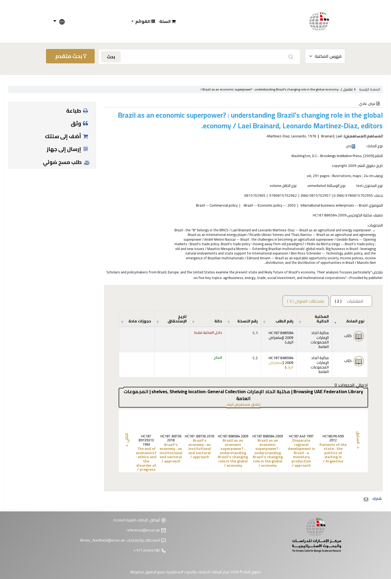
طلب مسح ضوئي (63, 162)
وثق (76, 123)
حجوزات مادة (139, 321)
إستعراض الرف (281, 340)
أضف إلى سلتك (63, 136)
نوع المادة (355, 321)
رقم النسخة (247, 321)
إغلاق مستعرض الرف (225, 404)
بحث (111, 57)
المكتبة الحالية (322, 319)
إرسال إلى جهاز (64, 149)
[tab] (305, 301)
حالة (218, 321)
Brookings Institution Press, (341, 155)
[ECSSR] (324, 21)
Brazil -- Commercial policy (217, 205)
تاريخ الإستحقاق (177, 319)
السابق (358, 438)
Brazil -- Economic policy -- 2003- (269, 205)
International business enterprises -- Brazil (334, 205)
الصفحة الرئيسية (369, 89)
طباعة (74, 111)
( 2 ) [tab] (349, 301)
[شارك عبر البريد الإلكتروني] (366, 499)
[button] (167, 21)
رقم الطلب (284, 321)
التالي (126, 438)
